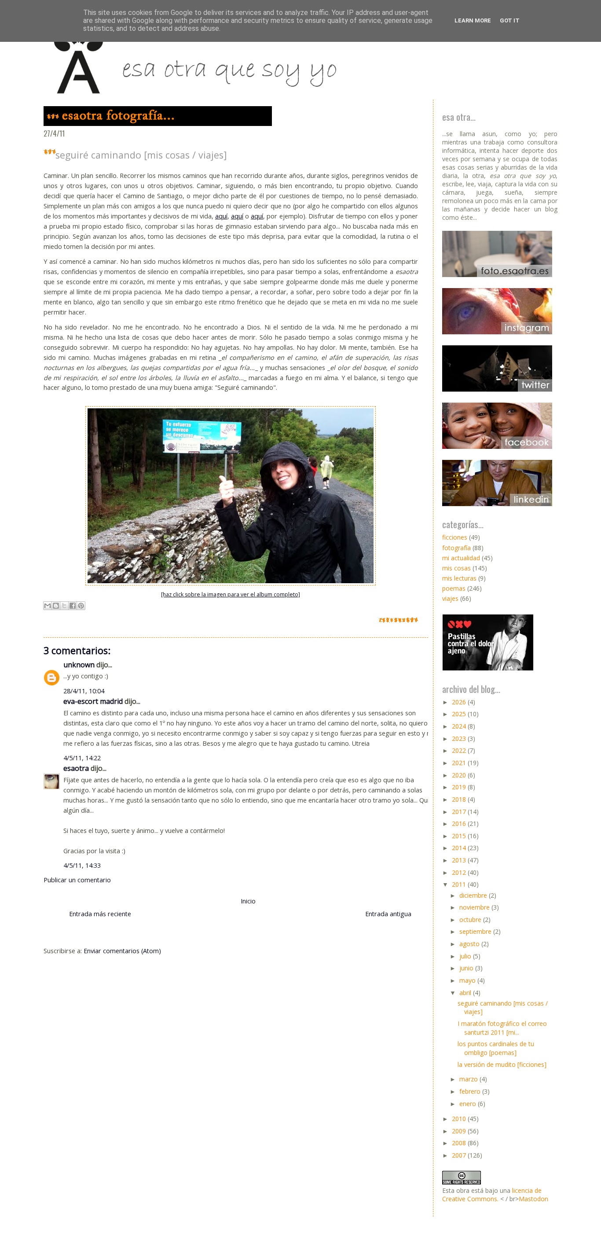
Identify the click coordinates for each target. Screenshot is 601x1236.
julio (466, 956)
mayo (468, 980)
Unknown (79, 665)
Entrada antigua (388, 914)
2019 (460, 787)
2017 (460, 811)
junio (467, 968)
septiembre (476, 931)
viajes (450, 598)
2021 (460, 763)
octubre (471, 919)
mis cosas (456, 568)
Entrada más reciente (100, 914)
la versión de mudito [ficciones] (502, 1064)
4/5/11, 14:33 (82, 865)
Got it (510, 20)
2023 (460, 738)
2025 (460, 714)
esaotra (76, 768)
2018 (460, 799)
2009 (460, 1131)
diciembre (474, 895)
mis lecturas (459, 578)
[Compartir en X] (64, 605)
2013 (460, 860)
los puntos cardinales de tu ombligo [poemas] (496, 1048)
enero (468, 1103)
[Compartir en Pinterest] (81, 605)
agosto (470, 944)
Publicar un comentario (77, 880)
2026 (460, 702)
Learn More (472, 20)
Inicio (248, 901)
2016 (460, 823)
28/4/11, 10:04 (83, 691)
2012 (460, 872)
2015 (460, 836)
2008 (460, 1143)
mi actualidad (461, 558)
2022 (460, 750)
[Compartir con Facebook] (72, 605)
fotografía (456, 548)
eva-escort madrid (93, 701)
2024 (460, 726)
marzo (469, 1079)
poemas (453, 588)
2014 (460, 848)
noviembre (475, 907)
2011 (460, 884)
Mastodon (533, 1199)
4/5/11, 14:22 (82, 758)
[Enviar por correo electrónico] (47, 605)
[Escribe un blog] (55, 605)
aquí (221, 216)
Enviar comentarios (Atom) (122, 951)
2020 (460, 775)
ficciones (454, 537)
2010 (460, 1118)
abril (466, 992)
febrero (470, 1091)
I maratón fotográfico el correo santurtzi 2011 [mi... (502, 1027)
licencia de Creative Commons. (492, 1194)
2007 (460, 1155)
